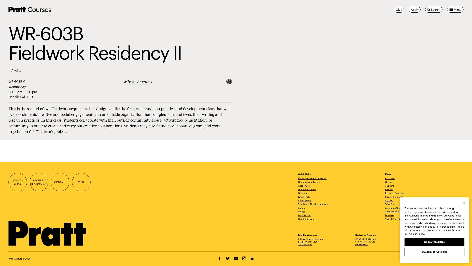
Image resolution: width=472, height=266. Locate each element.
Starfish (389, 200)
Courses (39, 9)
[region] (434, 230)
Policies (389, 189)
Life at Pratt (304, 196)
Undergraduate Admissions (312, 178)
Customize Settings (434, 251)
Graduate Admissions (309, 182)
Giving (301, 211)
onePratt (389, 185)
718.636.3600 (305, 244)
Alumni (301, 208)
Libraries (389, 215)
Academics (304, 185)
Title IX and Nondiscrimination (313, 204)
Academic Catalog (394, 208)
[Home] (47, 233)
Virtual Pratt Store (394, 219)
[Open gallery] (229, 81)
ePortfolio (390, 178)
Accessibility (304, 200)
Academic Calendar (395, 211)
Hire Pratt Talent (306, 219)
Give (399, 9)
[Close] (464, 203)
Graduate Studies (307, 189)
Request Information (38, 182)
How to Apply (18, 182)
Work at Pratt (304, 215)
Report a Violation (394, 196)
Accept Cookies (434, 241)
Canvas (389, 182)
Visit (81, 182)
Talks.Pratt (390, 204)
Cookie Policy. (417, 233)
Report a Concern (394, 193)
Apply (415, 9)
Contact (60, 182)
